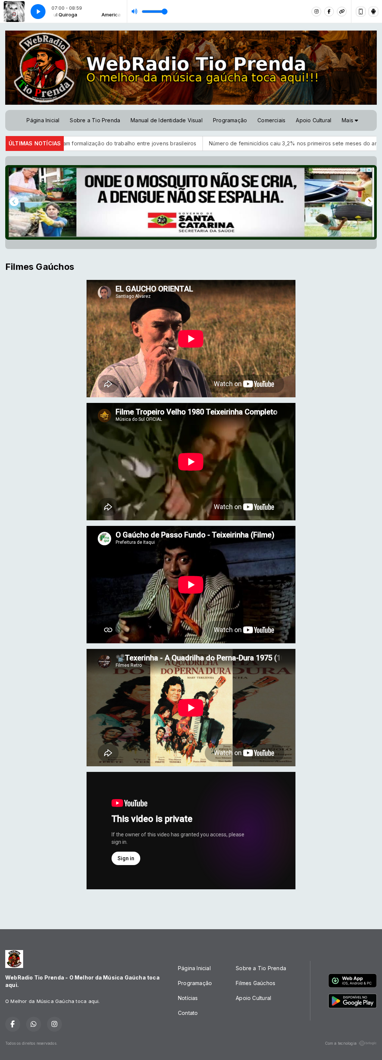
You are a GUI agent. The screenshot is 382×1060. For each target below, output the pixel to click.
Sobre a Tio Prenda (95, 120)
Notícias (188, 998)
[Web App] (361, 11)
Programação (230, 120)
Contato (188, 1013)
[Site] (342, 11)
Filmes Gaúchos (255, 983)
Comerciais (271, 120)
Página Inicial (42, 120)
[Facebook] (329, 11)
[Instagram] (316, 11)
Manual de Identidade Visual (167, 120)
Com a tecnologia (341, 1043)
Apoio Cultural (313, 120)
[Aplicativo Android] (373, 11)
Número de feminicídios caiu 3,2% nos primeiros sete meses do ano (241, 143)
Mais (348, 120)
